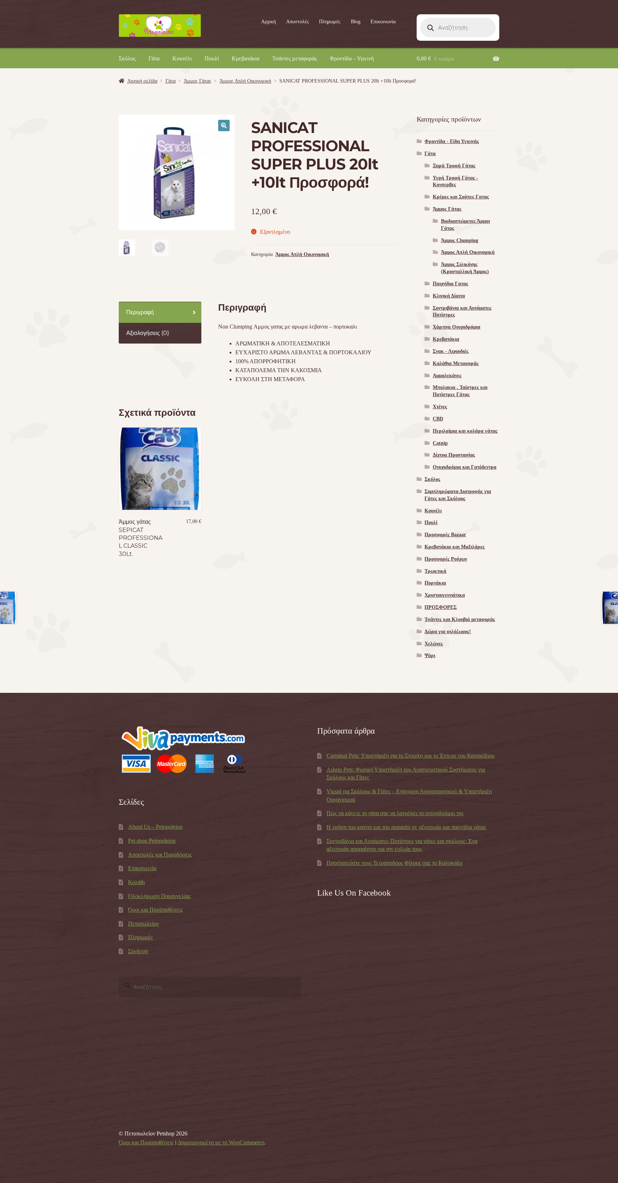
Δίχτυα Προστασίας (454, 455)
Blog (355, 21)
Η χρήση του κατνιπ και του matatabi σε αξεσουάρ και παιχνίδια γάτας (406, 827)
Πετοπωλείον (143, 924)
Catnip (440, 443)
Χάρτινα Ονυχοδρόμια (456, 327)
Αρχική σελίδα (142, 81)
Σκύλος (127, 58)
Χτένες (440, 406)
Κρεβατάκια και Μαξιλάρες (455, 546)
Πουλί (212, 58)
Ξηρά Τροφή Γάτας (454, 165)
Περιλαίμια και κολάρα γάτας (465, 431)
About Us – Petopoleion (155, 827)
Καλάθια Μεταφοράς (456, 363)
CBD (438, 419)
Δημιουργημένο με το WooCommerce (221, 1142)
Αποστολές (297, 21)
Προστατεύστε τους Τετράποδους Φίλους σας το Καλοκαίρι (394, 863)
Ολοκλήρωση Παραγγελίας (159, 896)
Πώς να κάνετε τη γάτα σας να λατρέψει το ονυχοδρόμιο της (395, 813)
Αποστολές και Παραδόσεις (160, 855)
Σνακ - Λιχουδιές (451, 351)
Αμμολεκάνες (447, 375)
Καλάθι (136, 882)
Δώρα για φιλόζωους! (448, 631)
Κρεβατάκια (245, 58)
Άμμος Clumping (459, 240)
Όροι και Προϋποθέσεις (155, 910)
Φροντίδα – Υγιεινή (352, 58)
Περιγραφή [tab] (140, 312)
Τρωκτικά (435, 571)
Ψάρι (430, 655)
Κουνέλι (182, 58)
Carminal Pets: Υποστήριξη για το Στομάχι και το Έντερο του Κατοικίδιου (411, 756)
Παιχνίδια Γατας (450, 283)
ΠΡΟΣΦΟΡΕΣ (441, 607)
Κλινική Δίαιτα (449, 296)
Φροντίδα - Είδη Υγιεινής (452, 141)
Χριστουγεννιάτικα (445, 595)
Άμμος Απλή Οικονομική (245, 81)
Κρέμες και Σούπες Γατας (461, 196)
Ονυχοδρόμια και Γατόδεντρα (464, 467)
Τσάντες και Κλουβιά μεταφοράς (460, 619)
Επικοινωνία (383, 21)
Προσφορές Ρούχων (446, 559)
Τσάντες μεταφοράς (294, 58)
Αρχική (268, 21)
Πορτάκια (435, 583)
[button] (224, 125)
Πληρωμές (329, 21)
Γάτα (154, 58)
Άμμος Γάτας (197, 81)
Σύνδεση (138, 951)
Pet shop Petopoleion (152, 841)
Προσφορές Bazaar (445, 534)
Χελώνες (434, 643)
